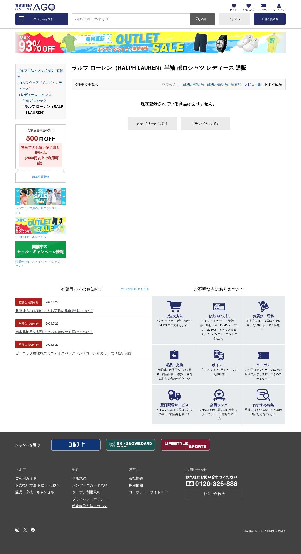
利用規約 (79, 477)
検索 (204, 19)
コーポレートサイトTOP (148, 491)
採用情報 (136, 484)
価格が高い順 (217, 84)
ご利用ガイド (25, 477)
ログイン (234, 19)
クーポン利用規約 (86, 491)
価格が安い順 (193, 84)
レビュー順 (253, 84)
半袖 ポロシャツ (35, 100)
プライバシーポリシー (89, 498)
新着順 (236, 84)
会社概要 (136, 477)
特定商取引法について (89, 505)
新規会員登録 (269, 19)
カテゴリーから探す (152, 123)
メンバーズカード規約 (89, 484)
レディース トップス (36, 94)
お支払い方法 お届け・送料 (37, 484)
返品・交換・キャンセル (34, 491)
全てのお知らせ (135, 289)
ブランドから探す (205, 123)
